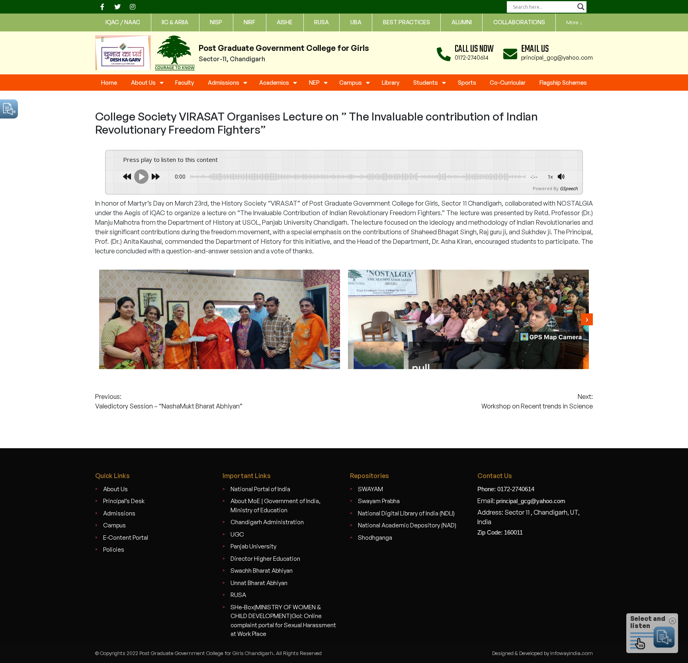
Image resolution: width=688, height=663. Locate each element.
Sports (467, 82)
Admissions (223, 82)
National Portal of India (260, 489)
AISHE (285, 22)
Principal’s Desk (124, 501)
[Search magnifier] (580, 6)
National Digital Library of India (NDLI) (406, 513)
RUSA (238, 595)
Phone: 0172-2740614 (505, 489)
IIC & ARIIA (175, 22)
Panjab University (253, 546)
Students (425, 82)
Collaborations (519, 22)
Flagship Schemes (563, 82)
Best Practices (406, 22)
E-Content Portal (125, 537)
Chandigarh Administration (267, 522)
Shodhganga (375, 537)
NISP (216, 22)
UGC (237, 534)
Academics (274, 82)
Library (390, 82)
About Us (143, 82)
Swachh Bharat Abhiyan (262, 570)
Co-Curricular (508, 82)
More (574, 22)
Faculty (184, 82)
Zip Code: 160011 (500, 532)
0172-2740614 (472, 57)
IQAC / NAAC (123, 22)
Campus (350, 82)
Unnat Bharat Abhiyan (259, 583)
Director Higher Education (265, 558)
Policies (113, 549)
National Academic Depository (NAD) (407, 525)
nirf (249, 22)
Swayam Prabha (379, 501)
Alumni (462, 22)
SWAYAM (370, 489)
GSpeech (569, 188)
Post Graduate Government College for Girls (284, 48)
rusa (321, 22)
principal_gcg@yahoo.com (557, 57)
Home (109, 82)
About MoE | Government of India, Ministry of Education (276, 505)
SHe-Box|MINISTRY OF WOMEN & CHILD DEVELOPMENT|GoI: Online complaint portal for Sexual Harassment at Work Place (283, 620)
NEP (314, 82)
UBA (356, 22)
